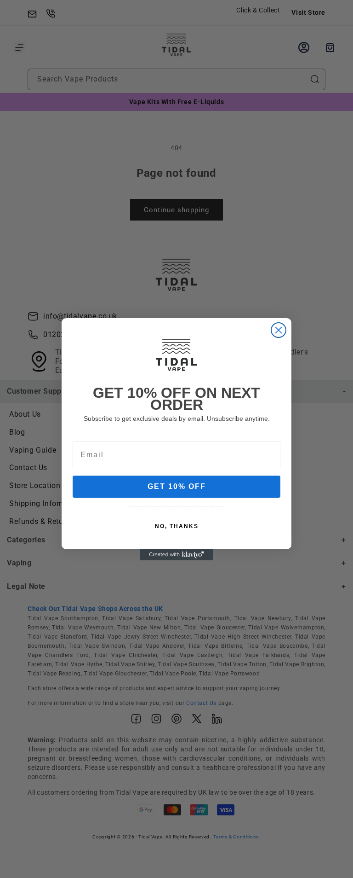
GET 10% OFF (177, 486)
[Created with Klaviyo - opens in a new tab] (176, 554)
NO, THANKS (177, 526)
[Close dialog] (278, 330)
